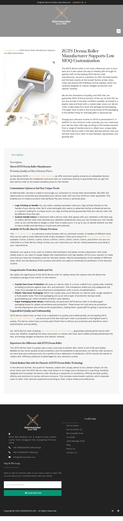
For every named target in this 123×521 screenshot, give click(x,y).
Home (6, 50)
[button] (119, 31)
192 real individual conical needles (57, 331)
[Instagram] (113, 511)
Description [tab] (17, 155)
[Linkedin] (118, 511)
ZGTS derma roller (23, 234)
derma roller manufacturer (41, 176)
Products (14, 50)
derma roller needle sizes (99, 236)
